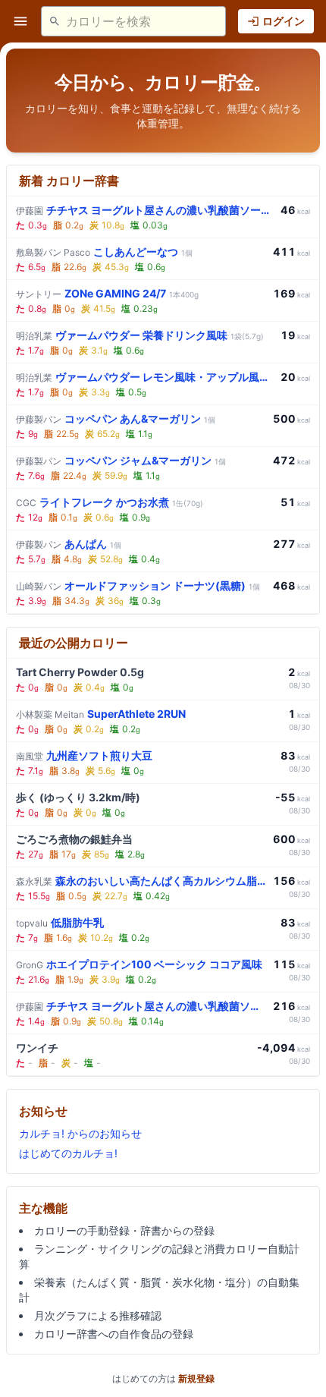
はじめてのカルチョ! (68, 1153)
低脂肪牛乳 (60, 922)
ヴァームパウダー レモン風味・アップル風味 (145, 376)
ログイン (283, 20)
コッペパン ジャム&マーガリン (121, 460)
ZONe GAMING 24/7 (107, 293)
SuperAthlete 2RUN (101, 713)
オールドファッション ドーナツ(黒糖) (138, 585)
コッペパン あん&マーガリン (115, 418)
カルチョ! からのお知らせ (80, 1133)
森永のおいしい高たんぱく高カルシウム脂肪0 (141, 880)
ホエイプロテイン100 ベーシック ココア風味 (139, 964)
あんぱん (68, 543)
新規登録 (196, 1378)
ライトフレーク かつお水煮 (109, 502)
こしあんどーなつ (104, 251)
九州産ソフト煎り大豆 (84, 755)
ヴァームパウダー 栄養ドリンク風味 (140, 335)
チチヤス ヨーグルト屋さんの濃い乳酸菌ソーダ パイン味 (145, 209)
